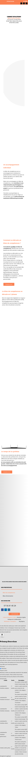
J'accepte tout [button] (7, 632)
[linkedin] (24, 3)
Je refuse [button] (2, 632)
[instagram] (26, 3)
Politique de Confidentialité (14, 619)
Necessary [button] (2, 666)
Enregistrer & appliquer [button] (5, 756)
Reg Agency (22, 621)
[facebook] (21, 3)
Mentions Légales (21, 617)
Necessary (4, 668)
